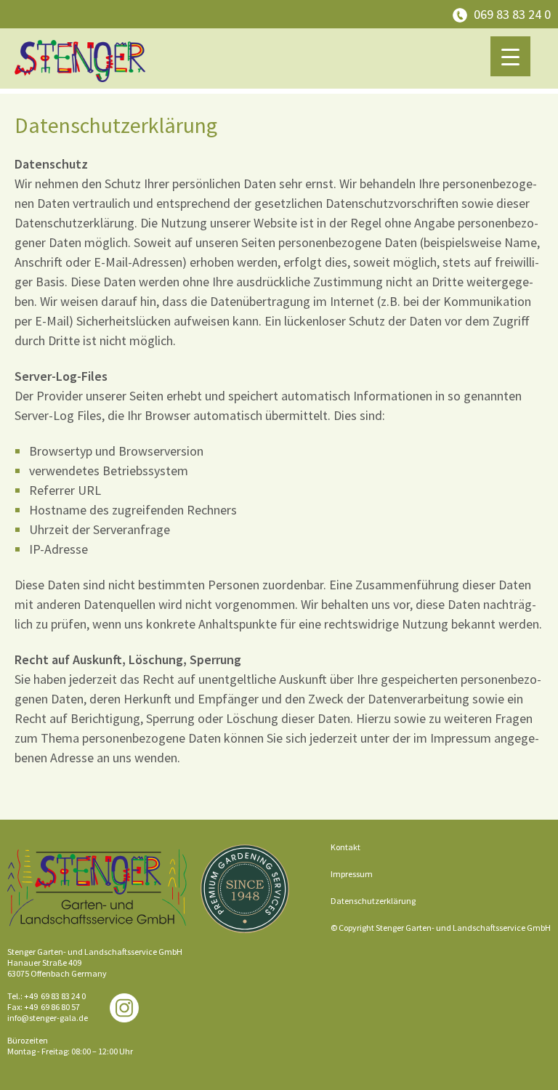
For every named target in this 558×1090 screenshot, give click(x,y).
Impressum (352, 873)
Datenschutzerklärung (373, 900)
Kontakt (345, 846)
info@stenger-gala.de (47, 1017)
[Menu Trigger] (510, 56)
